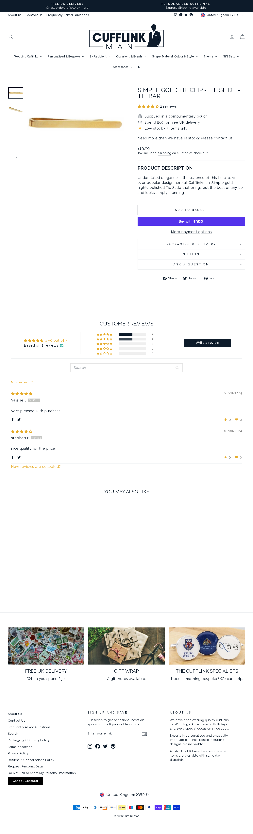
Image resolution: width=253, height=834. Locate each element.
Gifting (191, 254)
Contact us (34, 15)
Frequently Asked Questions (67, 15)
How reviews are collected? (36, 466)
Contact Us (16, 720)
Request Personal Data (25, 766)
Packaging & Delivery (191, 244)
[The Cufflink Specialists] (207, 646)
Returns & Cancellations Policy (31, 760)
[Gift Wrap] (126, 646)
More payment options (191, 232)
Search (13, 733)
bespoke (209, 679)
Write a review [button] (207, 343)
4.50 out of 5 (56, 340)
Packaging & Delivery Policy (28, 740)
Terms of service (20, 747)
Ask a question (191, 264)
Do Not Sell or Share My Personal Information (42, 773)
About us (15, 15)
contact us (223, 138)
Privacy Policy (18, 753)
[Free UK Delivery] (46, 646)
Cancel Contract (25, 781)
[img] (21, 394)
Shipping (164, 153)
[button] (149, 106)
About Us (15, 714)
